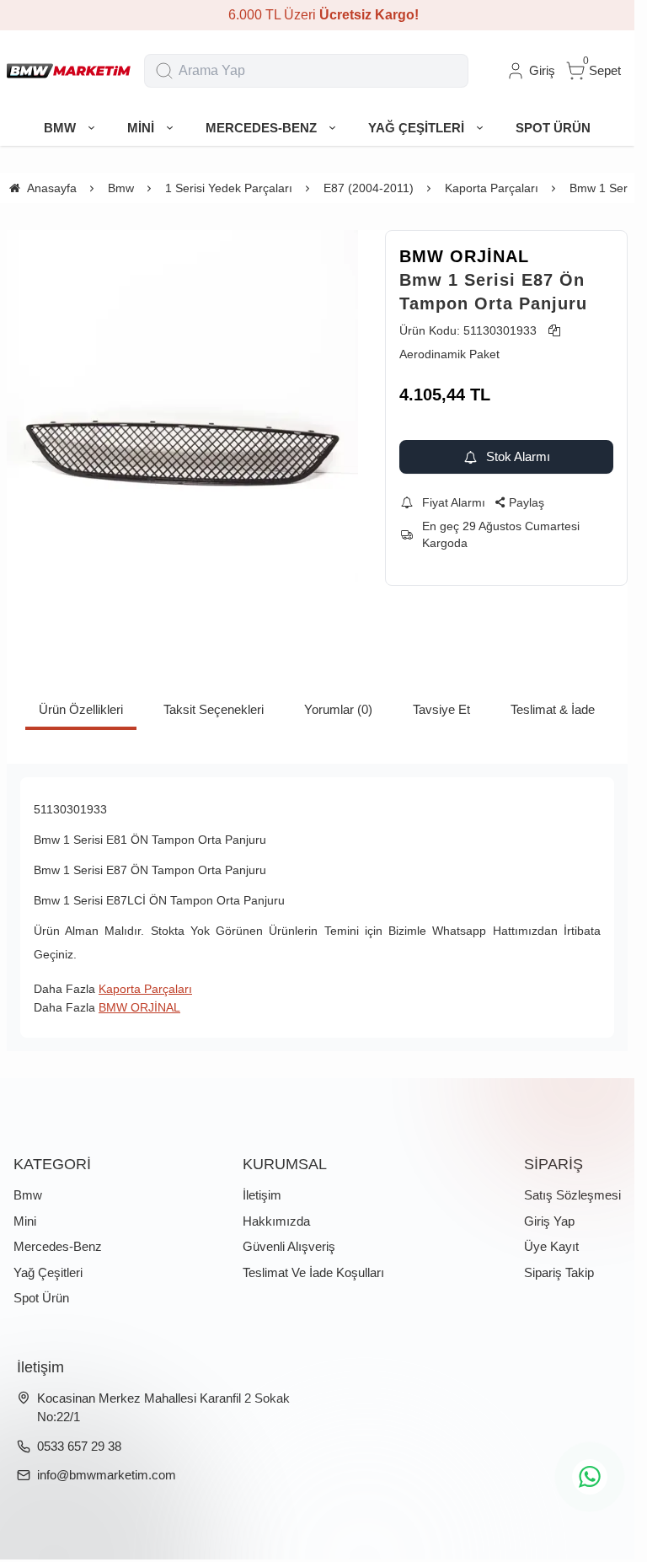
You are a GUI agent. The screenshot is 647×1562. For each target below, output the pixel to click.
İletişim (262, 1195)
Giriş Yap (549, 1221)
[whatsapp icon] (589, 1477)
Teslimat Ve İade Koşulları (313, 1272)
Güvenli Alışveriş (289, 1246)
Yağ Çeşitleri (48, 1272)
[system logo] (69, 71)
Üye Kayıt (551, 1246)
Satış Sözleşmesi (572, 1195)
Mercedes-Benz (57, 1246)
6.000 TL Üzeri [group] (317, 15)
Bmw (27, 1195)
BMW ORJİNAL (464, 256)
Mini (24, 1221)
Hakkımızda (276, 1221)
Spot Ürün (41, 1298)
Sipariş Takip (559, 1272)
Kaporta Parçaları (145, 989)
